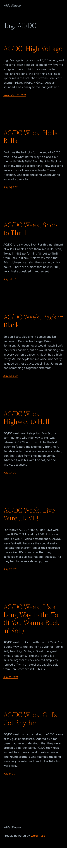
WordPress (38, 835)
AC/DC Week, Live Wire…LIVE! (29, 514)
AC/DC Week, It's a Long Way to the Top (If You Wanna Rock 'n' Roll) (32, 618)
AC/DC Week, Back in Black (33, 321)
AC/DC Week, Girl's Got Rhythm (30, 718)
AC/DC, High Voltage (32, 49)
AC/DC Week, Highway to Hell (26, 417)
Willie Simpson (12, 5)
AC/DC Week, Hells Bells (30, 137)
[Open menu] (62, 5)
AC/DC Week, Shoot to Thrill (31, 229)
